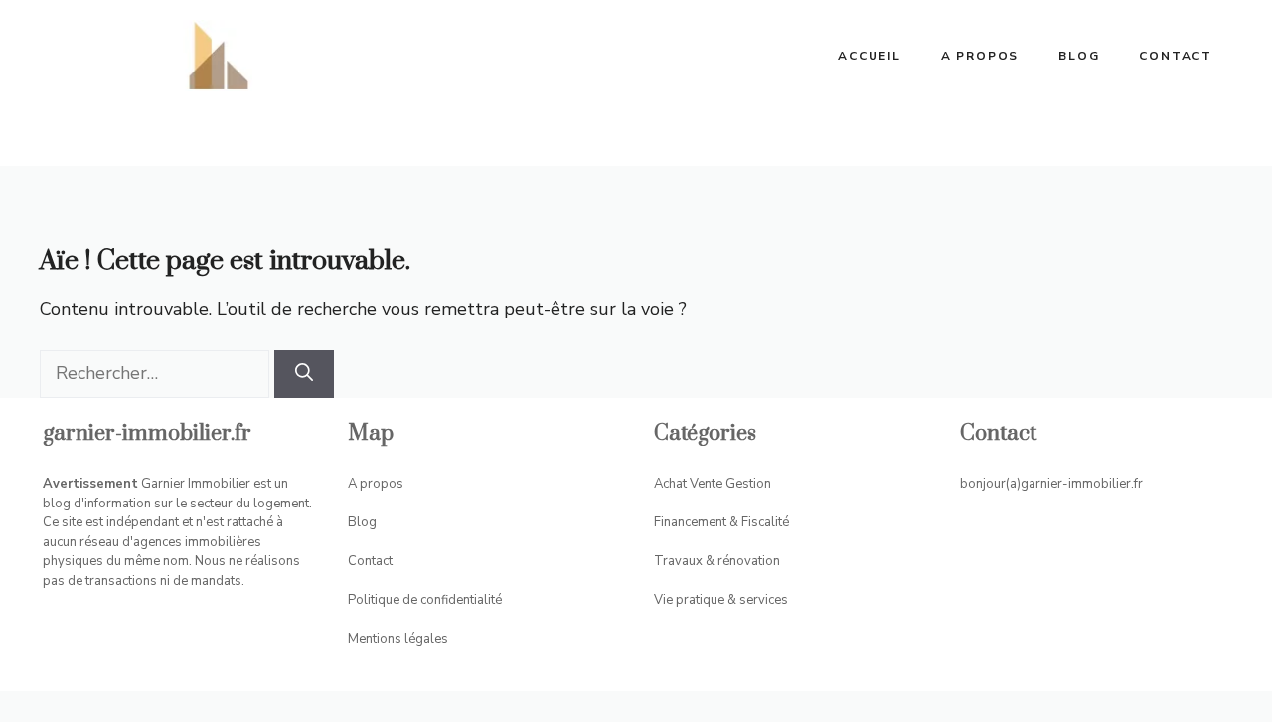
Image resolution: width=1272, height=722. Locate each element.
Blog (1078, 56)
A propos (980, 56)
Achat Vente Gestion (712, 484)
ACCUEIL (869, 56)
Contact (1175, 56)
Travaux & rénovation (717, 561)
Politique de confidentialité (425, 600)
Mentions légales (398, 639)
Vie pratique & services (721, 600)
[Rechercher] (304, 374)
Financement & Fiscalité (721, 522)
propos (381, 484)
